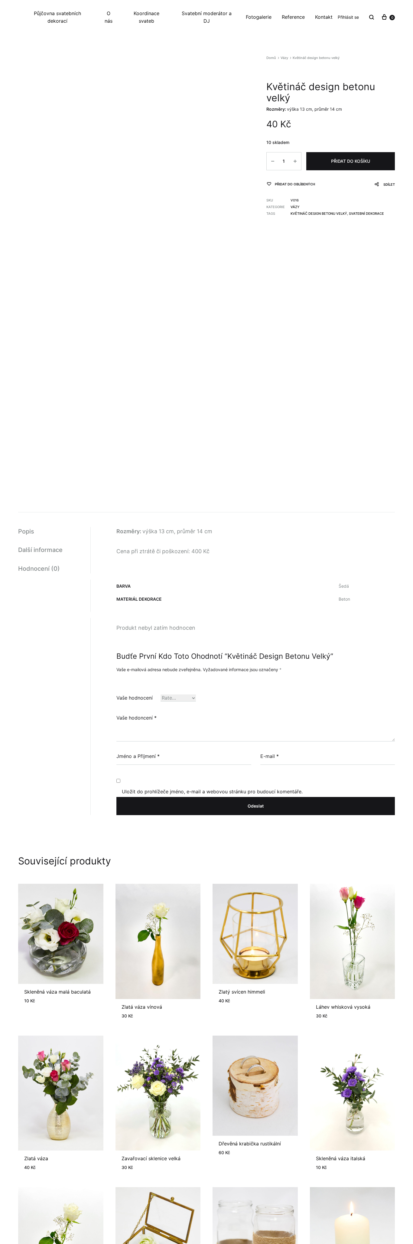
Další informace (40, 549)
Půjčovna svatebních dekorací (57, 17)
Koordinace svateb (146, 17)
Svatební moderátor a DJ (207, 17)
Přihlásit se (348, 17)
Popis (26, 531)
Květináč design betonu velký (319, 213)
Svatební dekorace (366, 213)
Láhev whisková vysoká (343, 1007)
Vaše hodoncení (136, 718)
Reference (293, 17)
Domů (271, 58)
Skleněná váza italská (340, 1158)
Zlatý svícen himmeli (242, 992)
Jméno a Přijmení (138, 756)
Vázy (284, 58)
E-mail (269, 756)
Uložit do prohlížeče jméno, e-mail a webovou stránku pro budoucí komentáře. (212, 792)
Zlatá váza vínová (142, 1007)
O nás (108, 17)
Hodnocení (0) (39, 568)
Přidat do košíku (350, 161)
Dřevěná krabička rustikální (250, 1144)
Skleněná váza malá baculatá (57, 992)
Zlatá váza (36, 1158)
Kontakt (324, 17)
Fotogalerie (259, 17)
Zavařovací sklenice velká (151, 1158)
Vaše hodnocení (134, 698)
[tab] (54, 531)
